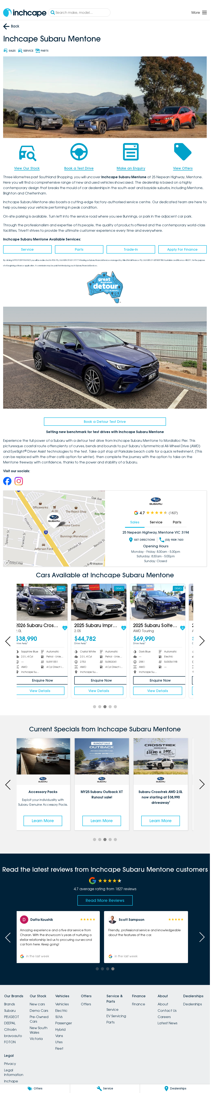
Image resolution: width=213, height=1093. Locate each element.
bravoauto (13, 1036)
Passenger (63, 1023)
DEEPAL (10, 1023)
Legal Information (13, 1072)
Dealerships (192, 1004)
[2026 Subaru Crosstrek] (46, 602)
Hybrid (60, 1029)
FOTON (10, 1042)
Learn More (46, 820)
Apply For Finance (182, 249)
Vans (59, 1036)
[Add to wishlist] (71, 628)
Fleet (59, 1048)
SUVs (58, 1017)
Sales (134, 522)
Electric (61, 1010)
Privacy (10, 1064)
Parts (79, 249)
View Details (46, 691)
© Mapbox (96, 563)
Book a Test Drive (79, 168)
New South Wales (38, 1030)
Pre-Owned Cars (39, 1019)
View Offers (183, 168)
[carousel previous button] (8, 640)
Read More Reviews (105, 900)
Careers (164, 1017)
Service (27, 249)
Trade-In (131, 249)
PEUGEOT (11, 1017)
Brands (9, 1004)
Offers (86, 1004)
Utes (58, 1042)
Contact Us (167, 1010)
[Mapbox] (14, 562)
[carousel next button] (201, 640)
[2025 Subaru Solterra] (163, 602)
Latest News (167, 1023)
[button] (149, 937)
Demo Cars (39, 1010)
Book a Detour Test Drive (105, 422)
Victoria (36, 1039)
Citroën (10, 1029)
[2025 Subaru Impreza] (105, 602)
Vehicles (62, 1004)
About (163, 1004)
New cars (37, 1004)
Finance (138, 1004)
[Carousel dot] (94, 706)
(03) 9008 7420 (174, 539)
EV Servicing (116, 1016)
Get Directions (144, 539)
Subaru (10, 1010)
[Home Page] (24, 12)
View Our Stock (27, 168)
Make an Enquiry (131, 168)
